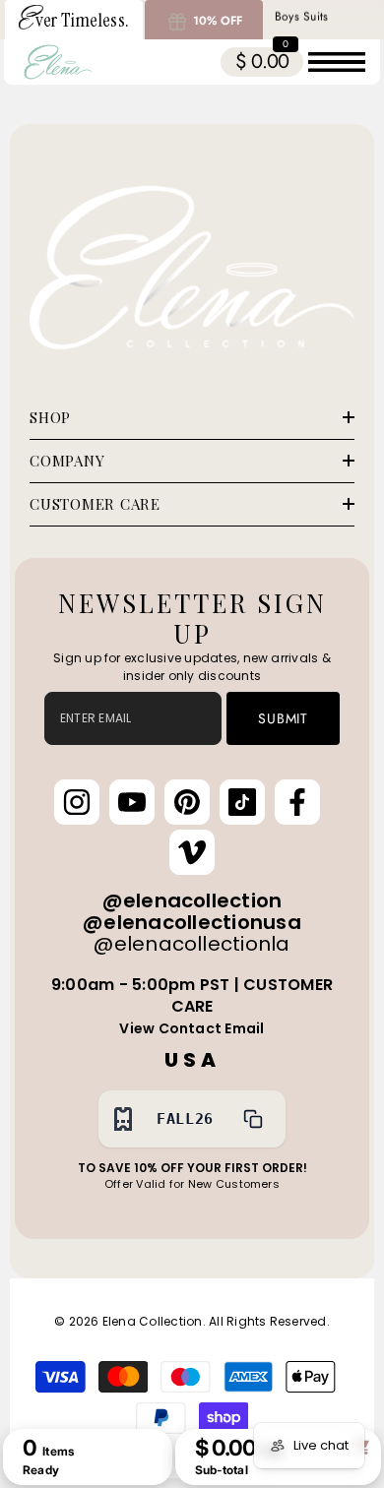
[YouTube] (132, 802)
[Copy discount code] (253, 1119)
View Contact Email (191, 1028)
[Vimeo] (192, 852)
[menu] (336, 62)
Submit (282, 718)
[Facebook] (297, 802)
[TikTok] (242, 802)
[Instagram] (76, 802)
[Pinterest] (187, 802)
